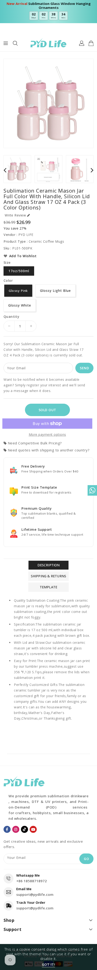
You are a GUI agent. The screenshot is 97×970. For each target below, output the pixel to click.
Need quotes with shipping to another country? (48, 450)
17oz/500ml (18, 271)
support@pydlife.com (34, 894)
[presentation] (5, 170)
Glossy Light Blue (55, 290)
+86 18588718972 (31, 880)
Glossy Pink (18, 290)
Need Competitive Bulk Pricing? (35, 443)
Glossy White (19, 305)
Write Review (15, 215)
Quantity (11, 316)
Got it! (48, 964)
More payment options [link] (47, 434)
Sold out (47, 410)
